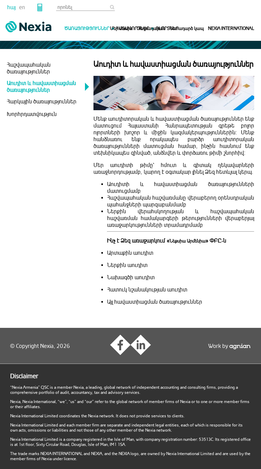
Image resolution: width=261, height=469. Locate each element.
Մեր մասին (121, 28)
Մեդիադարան (151, 28)
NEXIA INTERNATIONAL (231, 28)
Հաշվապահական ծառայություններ (29, 68)
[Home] (28, 26)
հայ (11, 7)
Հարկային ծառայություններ (41, 101)
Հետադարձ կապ (187, 28)
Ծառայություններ (87, 28)
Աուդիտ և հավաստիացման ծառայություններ (41, 87)
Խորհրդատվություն (32, 114)
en (22, 7)
